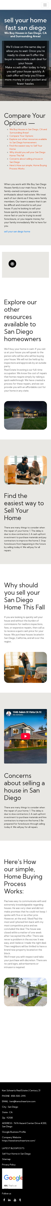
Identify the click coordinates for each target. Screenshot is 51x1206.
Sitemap (6, 1159)
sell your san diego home (17, 231)
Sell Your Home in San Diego (16, 1153)
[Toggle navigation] (45, 5)
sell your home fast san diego (25, 23)
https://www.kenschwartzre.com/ (18, 1140)
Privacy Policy (9, 1164)
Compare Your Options (21, 135)
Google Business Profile (14, 1132)
